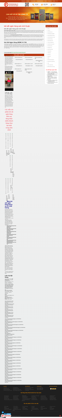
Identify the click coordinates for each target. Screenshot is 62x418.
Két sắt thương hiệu (44, 397)
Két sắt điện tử (6, 396)
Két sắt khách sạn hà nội (35, 395)
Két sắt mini (49, 54)
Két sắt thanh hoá (52, 395)
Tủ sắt (51, 407)
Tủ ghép (23, 407)
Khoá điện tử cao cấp (53, 399)
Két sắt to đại (6, 397)
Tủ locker (33, 407)
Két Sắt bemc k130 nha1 (13, 174)
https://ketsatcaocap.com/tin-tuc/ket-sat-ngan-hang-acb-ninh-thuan (9, 316)
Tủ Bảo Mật (49, 52)
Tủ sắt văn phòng (25, 406)
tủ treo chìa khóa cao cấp (39, 61)
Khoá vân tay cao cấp (44, 399)
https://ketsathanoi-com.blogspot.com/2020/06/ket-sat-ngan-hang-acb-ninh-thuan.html (10, 335)
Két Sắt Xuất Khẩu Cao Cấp (51, 37)
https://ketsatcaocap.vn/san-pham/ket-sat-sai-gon (11, 238)
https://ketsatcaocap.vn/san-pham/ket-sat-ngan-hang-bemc (11, 229)
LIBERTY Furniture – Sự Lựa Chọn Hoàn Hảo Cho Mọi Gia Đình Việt (52, 78)
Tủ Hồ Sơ (49, 30)
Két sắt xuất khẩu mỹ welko (51, 35)
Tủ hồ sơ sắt (42, 406)
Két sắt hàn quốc (43, 396)
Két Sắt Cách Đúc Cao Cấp (8, 390)
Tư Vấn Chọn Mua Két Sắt (26, 398)
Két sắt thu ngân (6, 398)
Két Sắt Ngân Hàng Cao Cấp (18, 390)
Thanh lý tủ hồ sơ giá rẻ (7, 409)
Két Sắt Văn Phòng (28, 388)
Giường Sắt (49, 56)
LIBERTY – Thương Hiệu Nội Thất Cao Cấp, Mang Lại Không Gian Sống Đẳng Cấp (52, 72)
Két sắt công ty (15, 397)
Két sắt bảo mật (24, 397)
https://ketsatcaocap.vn (8, 297)
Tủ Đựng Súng (16, 387)
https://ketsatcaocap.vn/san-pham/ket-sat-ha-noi (11, 243)
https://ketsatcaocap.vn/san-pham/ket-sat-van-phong (11, 235)
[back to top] (60, 416)
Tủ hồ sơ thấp (15, 406)
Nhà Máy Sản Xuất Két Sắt (51, 61)
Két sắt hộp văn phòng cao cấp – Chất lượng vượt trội (52, 81)
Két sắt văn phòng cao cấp (8, 399)
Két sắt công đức (16, 398)
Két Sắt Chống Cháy (50, 40)
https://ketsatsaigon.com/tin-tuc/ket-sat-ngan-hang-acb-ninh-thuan (9, 313)
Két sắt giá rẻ (52, 396)
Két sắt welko (34, 396)
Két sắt (48, 28)
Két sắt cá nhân (34, 397)
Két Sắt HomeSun (9, 279)
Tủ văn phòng (52, 408)
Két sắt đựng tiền (25, 396)
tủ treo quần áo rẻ (19, 70)
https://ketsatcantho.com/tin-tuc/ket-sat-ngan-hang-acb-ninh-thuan (9, 302)
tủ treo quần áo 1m (19, 65)
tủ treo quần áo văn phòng (29, 72)
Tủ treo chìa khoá (52, 406)
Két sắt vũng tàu (43, 395)
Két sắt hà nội (15, 396)
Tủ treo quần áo (15, 407)
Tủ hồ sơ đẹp (6, 406)
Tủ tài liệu (33, 406)
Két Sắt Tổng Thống (50, 49)
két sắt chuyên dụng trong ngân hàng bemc (9, 55)
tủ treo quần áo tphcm (39, 65)
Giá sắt (5, 407)
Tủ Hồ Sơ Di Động (25, 409)
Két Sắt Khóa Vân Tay (44, 398)
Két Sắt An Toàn (50, 47)
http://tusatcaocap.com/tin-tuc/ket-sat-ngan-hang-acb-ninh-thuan (9, 310)
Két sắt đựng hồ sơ (16, 399)
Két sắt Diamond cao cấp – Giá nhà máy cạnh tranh (52, 83)
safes (48, 63)
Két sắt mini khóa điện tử (51, 59)
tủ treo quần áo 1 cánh (29, 65)
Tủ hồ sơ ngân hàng (44, 408)
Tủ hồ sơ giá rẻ (24, 408)
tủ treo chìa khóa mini (19, 59)
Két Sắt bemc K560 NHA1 (13, 197)
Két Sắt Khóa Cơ (34, 398)
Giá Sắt (42, 409)
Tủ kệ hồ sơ (51, 409)
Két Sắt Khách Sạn (16, 388)
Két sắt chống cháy (53, 397)
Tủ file (42, 407)
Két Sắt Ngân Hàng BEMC (51, 33)
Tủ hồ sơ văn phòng (35, 408)
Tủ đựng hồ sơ (15, 408)
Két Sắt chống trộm (34, 399)
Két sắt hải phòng (16, 395)
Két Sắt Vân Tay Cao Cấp (17, 389)
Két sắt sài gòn (6, 395)
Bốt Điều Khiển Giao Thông (51, 66)
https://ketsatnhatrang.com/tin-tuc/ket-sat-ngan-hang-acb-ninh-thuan (9, 304)
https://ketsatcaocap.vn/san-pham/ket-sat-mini (11, 241)
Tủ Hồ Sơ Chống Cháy (51, 42)
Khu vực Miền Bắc (40, 387)
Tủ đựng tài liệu (6, 408)
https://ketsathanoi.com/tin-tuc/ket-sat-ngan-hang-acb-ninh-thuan (9, 307)
